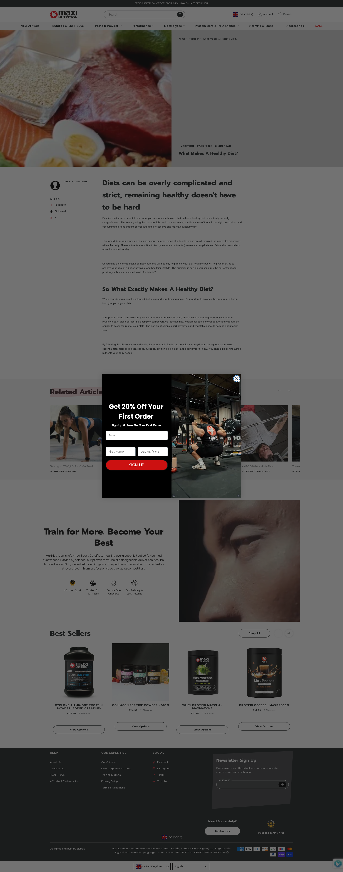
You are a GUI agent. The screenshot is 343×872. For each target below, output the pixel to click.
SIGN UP (136, 465)
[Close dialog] (236, 378)
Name (110, 444)
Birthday (144, 444)
